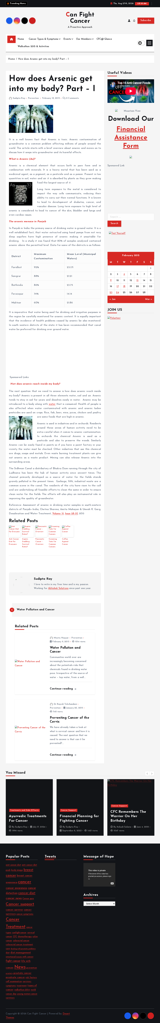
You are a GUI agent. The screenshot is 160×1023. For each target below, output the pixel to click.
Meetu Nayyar (61, 638)
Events (67, 39)
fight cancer (13, 961)
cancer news (14, 898)
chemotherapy (25, 937)
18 (124, 286)
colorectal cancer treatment (19, 945)
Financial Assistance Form (131, 137)
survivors (27, 981)
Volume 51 (58, 513)
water (52, 404)
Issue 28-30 (71, 513)
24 (117, 292)
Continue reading (62, 688)
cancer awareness (16, 888)
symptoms (11, 986)
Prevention (33, 98)
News (20, 967)
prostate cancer (22, 973)
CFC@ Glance (104, 39)
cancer (24, 882)
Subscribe (145, 20)
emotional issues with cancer (19, 957)
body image (17, 870)
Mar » (148, 299)
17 (118, 286)
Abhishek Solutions (58, 588)
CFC (15, 937)
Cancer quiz (28, 899)
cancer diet (26, 893)
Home (21, 39)
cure (8, 949)
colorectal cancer (21, 941)
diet (8, 953)
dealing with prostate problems (23, 949)
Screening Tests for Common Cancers (53, 543)
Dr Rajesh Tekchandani (65, 704)
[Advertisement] (55, 356)
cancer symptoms (24, 914)
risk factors (31, 978)
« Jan (112, 299)
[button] (147, 773)
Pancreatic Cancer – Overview (39, 541)
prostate (9, 973)
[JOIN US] (131, 328)
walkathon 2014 (22, 990)
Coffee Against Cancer (65, 541)
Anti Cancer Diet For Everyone (14, 541)
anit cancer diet (13, 865)
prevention (31, 968)
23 (111, 292)
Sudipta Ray (19, 98)
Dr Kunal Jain (72, 827)
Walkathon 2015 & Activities (33, 46)
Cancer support (20, 904)
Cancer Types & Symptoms (43, 39)
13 (137, 280)
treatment (22, 986)
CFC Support (123, 827)
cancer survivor (14, 910)
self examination (14, 981)
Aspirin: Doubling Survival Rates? (25, 543)
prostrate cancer (15, 977)
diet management (20, 952)
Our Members (83, 39)
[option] (29, 807)
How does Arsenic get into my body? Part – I (43, 59)
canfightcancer (19, 933)
